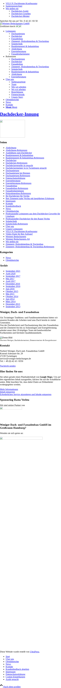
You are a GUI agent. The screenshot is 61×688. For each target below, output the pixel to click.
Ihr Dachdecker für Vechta (17, 196)
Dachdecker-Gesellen (21, 13)
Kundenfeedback (13, 206)
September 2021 (13, 271)
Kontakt (9, 203)
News (8, 208)
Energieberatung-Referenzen (18, 183)
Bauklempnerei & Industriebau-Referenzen (25, 158)
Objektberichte (12, 211)
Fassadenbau (11, 186)
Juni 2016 (10, 289)
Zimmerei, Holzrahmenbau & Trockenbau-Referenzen (30, 246)
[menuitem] (33, 42)
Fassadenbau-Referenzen (17, 188)
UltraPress (34, 651)
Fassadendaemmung (15, 191)
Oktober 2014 (12, 296)
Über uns (10, 226)
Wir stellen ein (12, 8)
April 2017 (10, 281)
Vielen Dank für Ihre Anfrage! (19, 234)
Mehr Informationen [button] (9, 389)
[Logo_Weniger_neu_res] (15, 23)
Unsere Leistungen (14, 229)
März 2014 (10, 301)
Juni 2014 (10, 299)
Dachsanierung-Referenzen (18, 175)
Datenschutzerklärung (15, 178)
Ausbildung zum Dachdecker (19, 153)
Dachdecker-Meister (20, 16)
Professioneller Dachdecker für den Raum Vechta (28, 219)
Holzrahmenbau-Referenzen (18, 193)
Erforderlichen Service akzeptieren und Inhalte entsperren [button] (25, 394)
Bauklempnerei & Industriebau (19, 155)
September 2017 (13, 276)
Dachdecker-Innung (19, 114)
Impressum (10, 201)
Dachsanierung (12, 170)
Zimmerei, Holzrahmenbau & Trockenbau (24, 244)
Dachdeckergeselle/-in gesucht (19, 165)
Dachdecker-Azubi (19, 11)
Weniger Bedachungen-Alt (18, 239)
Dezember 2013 (13, 304)
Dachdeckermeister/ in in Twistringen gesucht (26, 168)
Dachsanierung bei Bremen (18, 173)
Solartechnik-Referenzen (17, 224)
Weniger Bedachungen (16, 236)
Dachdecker (11, 160)
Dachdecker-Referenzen (16, 163)
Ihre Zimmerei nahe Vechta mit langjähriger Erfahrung (30, 198)
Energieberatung (13, 180)
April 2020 (10, 273)
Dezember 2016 (13, 284)
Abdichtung (11, 147)
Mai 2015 (10, 294)
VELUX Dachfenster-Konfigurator (21, 3)
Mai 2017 (10, 278)
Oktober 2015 (12, 291)
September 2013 (13, 306)
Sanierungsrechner (14, 6)
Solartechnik (11, 221)
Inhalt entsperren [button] (7, 392)
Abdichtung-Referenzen (16, 150)
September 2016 (13, 286)
